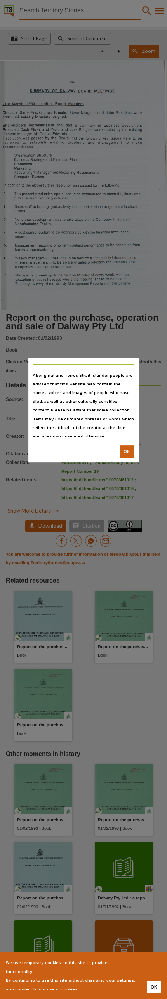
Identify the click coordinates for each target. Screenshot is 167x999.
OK (127, 451)
